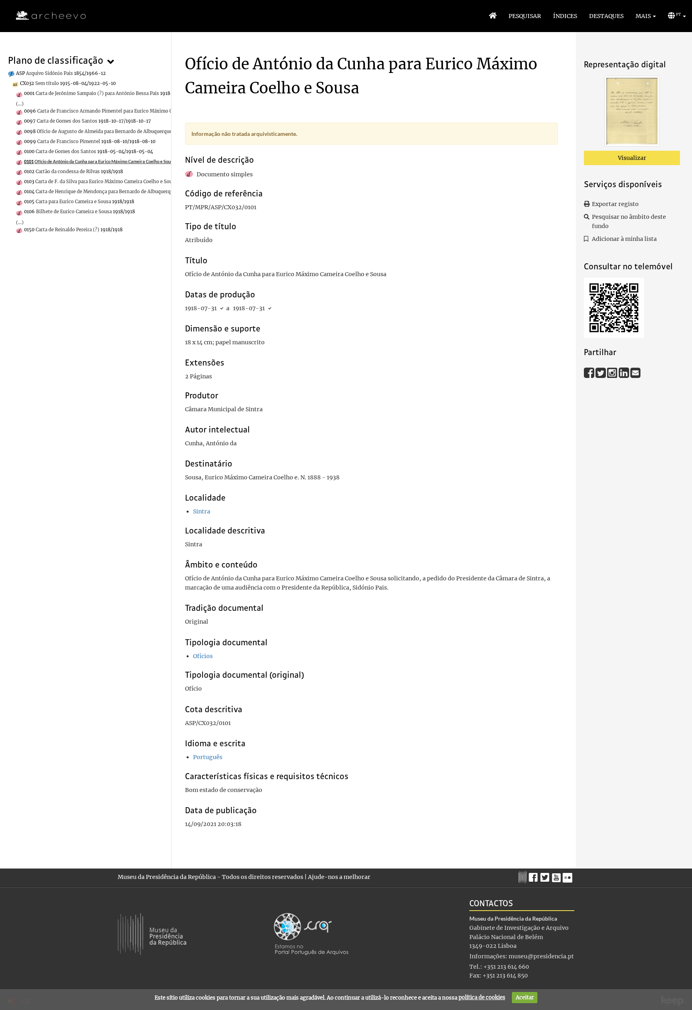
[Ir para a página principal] (46, 15)
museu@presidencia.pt (541, 956)
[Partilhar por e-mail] (635, 372)
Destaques (606, 16)
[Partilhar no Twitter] (601, 372)
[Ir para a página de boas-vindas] (493, 16)
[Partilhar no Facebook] (589, 372)
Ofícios (203, 656)
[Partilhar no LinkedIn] (624, 372)
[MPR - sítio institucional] (524, 876)
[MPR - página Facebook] (534, 875)
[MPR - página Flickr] (568, 875)
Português (207, 757)
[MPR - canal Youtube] (557, 875)
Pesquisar (525, 16)
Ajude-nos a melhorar (339, 877)
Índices (565, 16)
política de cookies (482, 997)
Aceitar (525, 997)
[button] (646, 16)
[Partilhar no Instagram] (613, 372)
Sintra (201, 511)
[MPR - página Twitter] (546, 875)
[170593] (632, 112)
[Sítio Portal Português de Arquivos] (311, 933)
